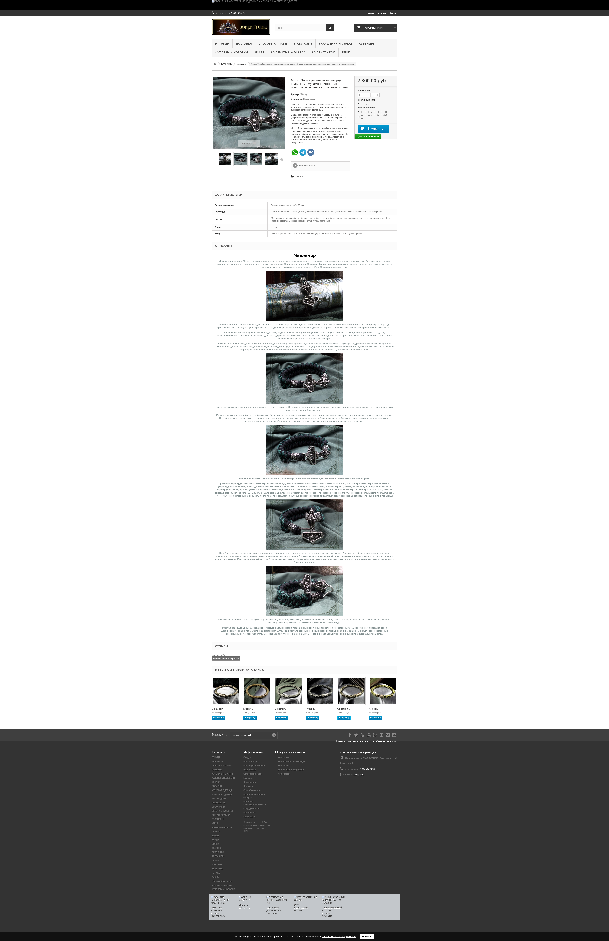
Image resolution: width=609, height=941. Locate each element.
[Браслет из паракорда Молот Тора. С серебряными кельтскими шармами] (256, 159)
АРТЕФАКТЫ (218, 856)
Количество (364, 90)
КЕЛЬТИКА (217, 869)
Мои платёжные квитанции (291, 761)
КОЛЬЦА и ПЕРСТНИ (222, 774)
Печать (299, 176)
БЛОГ (346, 52)
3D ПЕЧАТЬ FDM (323, 52)
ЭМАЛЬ (215, 836)
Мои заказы (283, 757)
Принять (367, 936)
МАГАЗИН (222, 43)
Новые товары (251, 761)
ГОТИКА (216, 873)
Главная (247, 778)
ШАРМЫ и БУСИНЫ (222, 765)
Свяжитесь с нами (377, 13)
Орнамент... (218, 708)
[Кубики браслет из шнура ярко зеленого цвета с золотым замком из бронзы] (383, 691)
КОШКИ (215, 877)
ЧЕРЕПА (216, 831)
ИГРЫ (215, 823)
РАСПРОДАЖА (219, 798)
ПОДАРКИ (217, 786)
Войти (393, 13)
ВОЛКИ (215, 844)
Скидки (247, 757)
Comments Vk (218, 655)
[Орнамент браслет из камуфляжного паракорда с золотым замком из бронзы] (226, 691)
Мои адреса (283, 765)
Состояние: (297, 99)
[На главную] (215, 64)
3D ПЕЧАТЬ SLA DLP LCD (288, 52)
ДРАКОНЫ (217, 848)
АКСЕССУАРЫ (219, 803)
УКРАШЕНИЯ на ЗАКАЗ (336, 43)
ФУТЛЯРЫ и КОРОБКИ (231, 52)
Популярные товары (254, 765)
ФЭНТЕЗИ (217, 864)
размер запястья (366, 107)
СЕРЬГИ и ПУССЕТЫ (222, 811)
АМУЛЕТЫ (217, 770)
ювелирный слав (367, 100)
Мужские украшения (222, 885)
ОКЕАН (215, 860)
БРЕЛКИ (216, 782)
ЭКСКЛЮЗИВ (303, 43)
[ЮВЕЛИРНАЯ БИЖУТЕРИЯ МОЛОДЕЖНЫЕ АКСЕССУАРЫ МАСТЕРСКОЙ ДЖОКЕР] (304, 5)
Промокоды (249, 812)
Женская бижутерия (222, 881)
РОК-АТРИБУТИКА (221, 815)
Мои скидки (284, 774)
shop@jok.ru (358, 775)
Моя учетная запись (290, 752)
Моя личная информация (291, 770)
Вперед (281, 159)
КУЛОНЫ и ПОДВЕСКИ (223, 778)
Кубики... (248, 708)
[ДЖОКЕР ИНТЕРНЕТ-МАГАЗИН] (241, 27)
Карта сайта (249, 816)
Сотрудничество (251, 808)
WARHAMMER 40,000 (222, 827)
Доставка (244, 43)
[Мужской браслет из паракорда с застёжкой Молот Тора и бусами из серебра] (241, 159)
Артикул (295, 94)
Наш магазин (249, 770)
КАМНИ (215, 840)
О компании (249, 782)
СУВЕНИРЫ (367, 43)
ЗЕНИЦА (216, 757)
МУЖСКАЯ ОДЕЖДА (222, 790)
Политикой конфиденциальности (339, 936)
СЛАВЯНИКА (218, 852)
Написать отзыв (306, 165)
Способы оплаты (272, 43)
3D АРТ (259, 52)
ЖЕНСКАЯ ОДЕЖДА (222, 794)
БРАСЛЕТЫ (217, 761)
